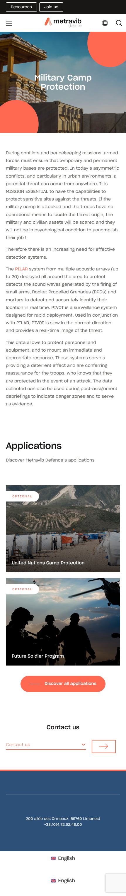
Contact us (18, 744)
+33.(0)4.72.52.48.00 (63, 825)
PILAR (21, 269)
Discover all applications (70, 683)
